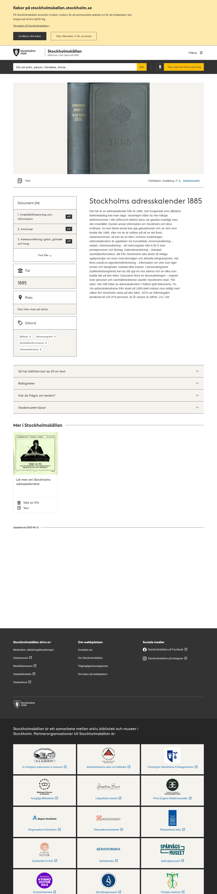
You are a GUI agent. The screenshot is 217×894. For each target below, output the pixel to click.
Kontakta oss (85, 649)
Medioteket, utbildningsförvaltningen (33, 649)
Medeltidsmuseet (22, 666)
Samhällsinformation (32, 342)
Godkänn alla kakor (29, 36)
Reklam (24, 336)
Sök (142, 67)
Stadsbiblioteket (22, 674)
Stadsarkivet (20, 682)
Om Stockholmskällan (90, 658)
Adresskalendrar (29, 349)
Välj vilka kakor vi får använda (74, 36)
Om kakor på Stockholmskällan (30, 25)
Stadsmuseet (191, 180)
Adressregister (44, 336)
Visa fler (43, 255)
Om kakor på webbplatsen (92, 674)
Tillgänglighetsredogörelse (93, 666)
